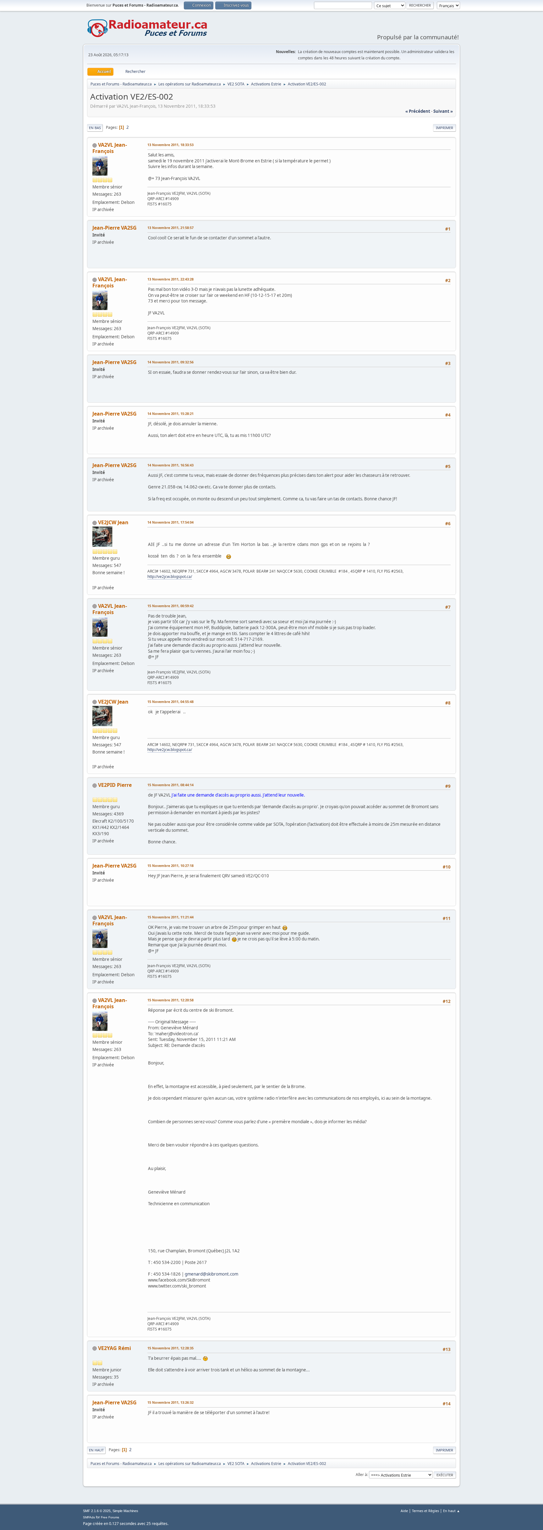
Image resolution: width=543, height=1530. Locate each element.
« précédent (417, 111)
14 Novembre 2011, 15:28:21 (170, 413)
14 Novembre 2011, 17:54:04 (170, 522)
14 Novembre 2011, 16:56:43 (170, 465)
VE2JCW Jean (113, 522)
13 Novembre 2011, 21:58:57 (170, 227)
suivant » (443, 111)
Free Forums (110, 1517)
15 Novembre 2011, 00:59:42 (170, 605)
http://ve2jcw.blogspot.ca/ (169, 576)
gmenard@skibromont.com (211, 1274)
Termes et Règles (425, 1510)
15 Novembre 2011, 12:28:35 (170, 1348)
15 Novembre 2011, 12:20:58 (170, 1000)
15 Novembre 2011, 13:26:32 (170, 1402)
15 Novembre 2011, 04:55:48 (170, 701)
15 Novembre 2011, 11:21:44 (170, 917)
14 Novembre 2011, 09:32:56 (170, 362)
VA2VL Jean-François (109, 148)
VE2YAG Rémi (114, 1348)
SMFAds (89, 1517)
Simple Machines (125, 1511)
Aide (404, 1510)
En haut (96, 1450)
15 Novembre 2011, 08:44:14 (170, 784)
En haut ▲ (451, 1510)
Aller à (361, 1474)
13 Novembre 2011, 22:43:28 (170, 279)
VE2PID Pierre (115, 784)
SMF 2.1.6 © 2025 (97, 1511)
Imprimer (444, 127)
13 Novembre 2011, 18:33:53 (170, 144)
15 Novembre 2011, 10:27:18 (170, 865)
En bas (95, 127)
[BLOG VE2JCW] (94, 580)
